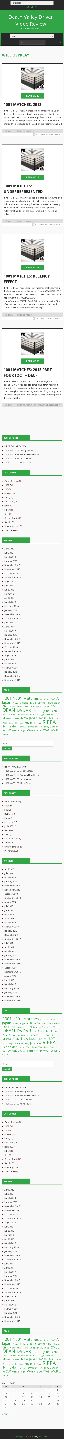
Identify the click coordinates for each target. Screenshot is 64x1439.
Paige (59, 718)
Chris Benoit (54, 702)
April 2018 (9, 597)
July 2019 (8, 552)
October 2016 (11, 647)
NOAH (43, 718)
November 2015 (12, 680)
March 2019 (10, 556)
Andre (15, 703)
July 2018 (8, 585)
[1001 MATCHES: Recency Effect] (32, 250)
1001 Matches (26, 698)
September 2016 (12, 651)
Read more (32, 96)
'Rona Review (11, 481)
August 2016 (10, 655)
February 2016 (11, 667)
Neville (16, 718)
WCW (6, 730)
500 (6, 489)
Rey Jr (28, 722)
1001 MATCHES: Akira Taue (17, 462)
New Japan (29, 718)
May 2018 (9, 593)
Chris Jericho (22, 706)
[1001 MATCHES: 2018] (32, 78)
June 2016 (9, 659)
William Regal (18, 730)
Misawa (6, 718)
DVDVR (7, 493)
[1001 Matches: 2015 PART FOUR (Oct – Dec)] (32, 343)
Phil (10, 131)
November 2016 (12, 643)
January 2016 (10, 671)
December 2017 (12, 614)
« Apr (4, 1413)
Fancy (7, 497)
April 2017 (9, 626)
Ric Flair (37, 722)
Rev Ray (19, 722)
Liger (42, 714)
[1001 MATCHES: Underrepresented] (32, 159)
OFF (6, 513)
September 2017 (12, 618)
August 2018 (10, 581)
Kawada (34, 714)
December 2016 (12, 638)
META (7, 509)
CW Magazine (21, 1436)
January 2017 (10, 634)
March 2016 (10, 663)
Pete (4, 722)
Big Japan (24, 703)
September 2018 (12, 577)
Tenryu (22, 726)
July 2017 (8, 622)
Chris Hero (9, 706)
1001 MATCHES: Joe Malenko (18, 458)
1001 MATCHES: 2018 (22, 104)
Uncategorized (11, 526)
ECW (34, 711)
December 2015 (12, 675)
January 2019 (10, 560)
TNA (40, 726)
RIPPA (49, 722)
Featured (8, 501)
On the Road (10, 517)
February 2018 (11, 606)
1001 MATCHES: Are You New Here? (21, 454)
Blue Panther (38, 702)
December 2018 (12, 565)
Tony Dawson (51, 726)
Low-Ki (49, 714)
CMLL (55, 706)
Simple (7, 522)
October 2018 (11, 573)
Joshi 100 (8, 505)
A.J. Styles (45, 698)
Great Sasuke (9, 714)
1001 (6, 485)
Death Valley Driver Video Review (30, 21)
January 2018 (10, 610)
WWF (54, 730)
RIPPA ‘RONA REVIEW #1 (16, 446)
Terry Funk (31, 726)
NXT (52, 718)
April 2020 (9, 548)
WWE (46, 730)
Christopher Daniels (39, 706)
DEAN (8, 710)
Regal (11, 723)
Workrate (9, 530)
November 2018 (12, 569)
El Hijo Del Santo (48, 711)
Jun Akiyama (23, 715)
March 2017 (10, 630)
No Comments (26, 131)
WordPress (44, 1436)
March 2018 (10, 602)
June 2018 (9, 589)
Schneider (9, 726)
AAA (53, 698)
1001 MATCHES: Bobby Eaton (18, 450)
